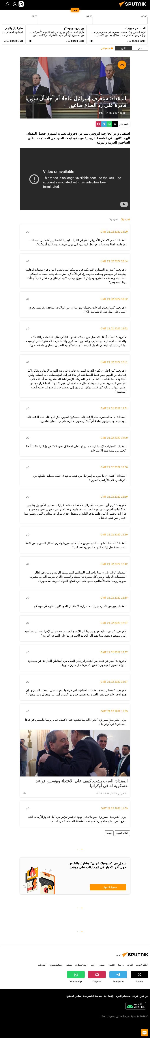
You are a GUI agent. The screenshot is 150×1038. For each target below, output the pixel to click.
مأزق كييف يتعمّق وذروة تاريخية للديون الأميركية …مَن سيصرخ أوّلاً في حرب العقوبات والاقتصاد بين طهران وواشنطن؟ (57, 35)
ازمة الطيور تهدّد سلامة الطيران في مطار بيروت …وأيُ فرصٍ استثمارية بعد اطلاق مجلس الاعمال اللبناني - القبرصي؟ (118, 35)
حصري (102, 965)
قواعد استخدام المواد (127, 995)
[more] (27, 231)
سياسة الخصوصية (92, 995)
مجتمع (69, 965)
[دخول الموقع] (14, 4)
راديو (93, 965)
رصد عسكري (81, 965)
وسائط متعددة (56, 965)
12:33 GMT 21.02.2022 (112, 113)
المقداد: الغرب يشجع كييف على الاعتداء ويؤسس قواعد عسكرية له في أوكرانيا (82, 783)
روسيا (109, 833)
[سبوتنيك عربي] (134, 7)
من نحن (144, 995)
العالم (130, 965)
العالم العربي (122, 833)
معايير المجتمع (74, 995)
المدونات (42, 965)
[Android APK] (135, 1006)
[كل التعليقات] (144, 1032)
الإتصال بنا (109, 995)
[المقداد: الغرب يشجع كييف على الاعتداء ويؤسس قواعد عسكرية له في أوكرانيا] (75, 753)
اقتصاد (112, 965)
